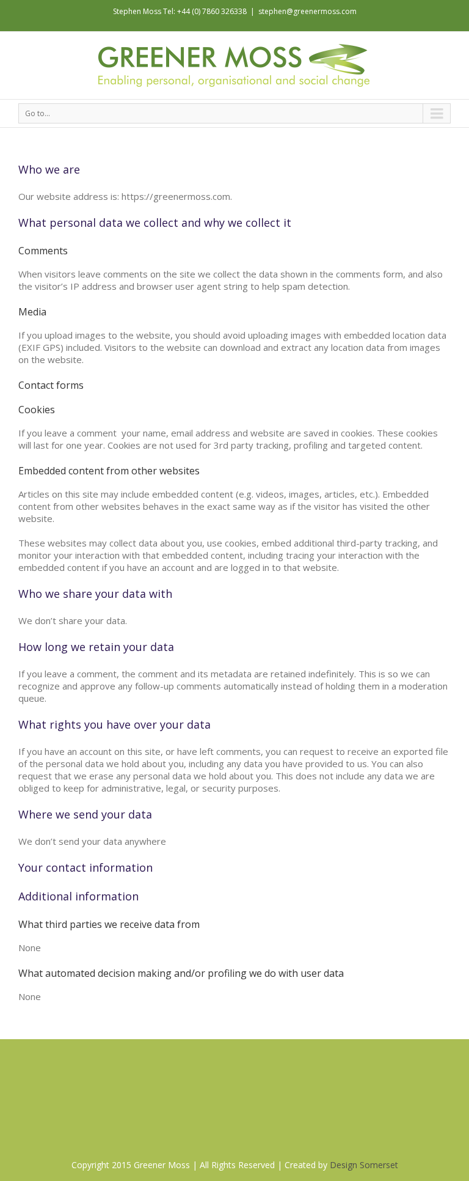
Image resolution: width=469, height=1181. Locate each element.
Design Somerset (364, 1165)
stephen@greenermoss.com (307, 11)
